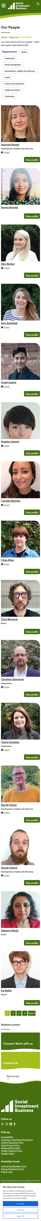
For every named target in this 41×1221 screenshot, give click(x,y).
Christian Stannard (12, 679)
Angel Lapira (8, 382)
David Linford (9, 867)
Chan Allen (7, 560)
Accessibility (7, 1137)
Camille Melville (10, 500)
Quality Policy (7, 1153)
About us (13, 37)
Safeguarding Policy (10, 1148)
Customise (20, 1210)
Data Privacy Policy (10, 1145)
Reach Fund (6, 1171)
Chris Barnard (9, 619)
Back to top (13, 1076)
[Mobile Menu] (3, 5)
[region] (20, 1202)
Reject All (20, 1216)
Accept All (20, 1204)
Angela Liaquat (10, 441)
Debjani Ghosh (9, 930)
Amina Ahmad (9, 207)
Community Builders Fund (13, 1166)
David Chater (9, 804)
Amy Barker (8, 263)
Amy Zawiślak (9, 323)
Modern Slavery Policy (12, 1150)
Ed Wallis (6, 990)
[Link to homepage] (18, 6)
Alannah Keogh (10, 144)
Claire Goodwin (10, 742)
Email (6, 152)
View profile (32, 159)
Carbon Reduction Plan (12, 1142)
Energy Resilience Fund (12, 1169)
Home (4, 37)
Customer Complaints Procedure (17, 1139)
